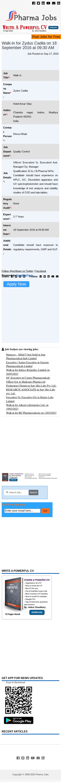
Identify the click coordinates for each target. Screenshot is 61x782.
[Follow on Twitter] (38, 3)
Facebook (40, 271)
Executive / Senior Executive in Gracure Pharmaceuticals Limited (27, 364)
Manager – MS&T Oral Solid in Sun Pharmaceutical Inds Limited (25, 356)
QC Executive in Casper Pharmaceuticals (28, 377)
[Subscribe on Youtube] (48, 3)
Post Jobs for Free (46, 37)
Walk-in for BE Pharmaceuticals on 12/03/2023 (31, 412)
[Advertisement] (31, 64)
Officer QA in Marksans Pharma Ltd (25, 381)
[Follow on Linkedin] (43, 3)
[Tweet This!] (16, 276)
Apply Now (16, 284)
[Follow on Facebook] (33, 3)
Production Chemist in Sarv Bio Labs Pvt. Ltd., (31, 385)
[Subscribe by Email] (53, 3)
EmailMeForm (24, 275)
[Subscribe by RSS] (58, 3)
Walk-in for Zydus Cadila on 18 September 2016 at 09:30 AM (29, 45)
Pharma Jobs (42, 774)
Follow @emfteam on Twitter (17, 271)
